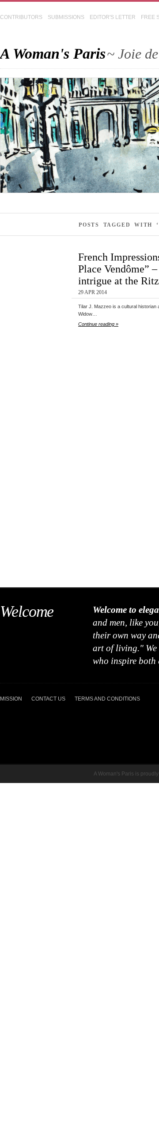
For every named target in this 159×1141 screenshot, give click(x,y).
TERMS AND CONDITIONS (107, 699)
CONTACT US (48, 699)
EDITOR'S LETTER (113, 17)
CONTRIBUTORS (21, 17)
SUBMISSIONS (66, 17)
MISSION (11, 699)
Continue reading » (98, 324)
